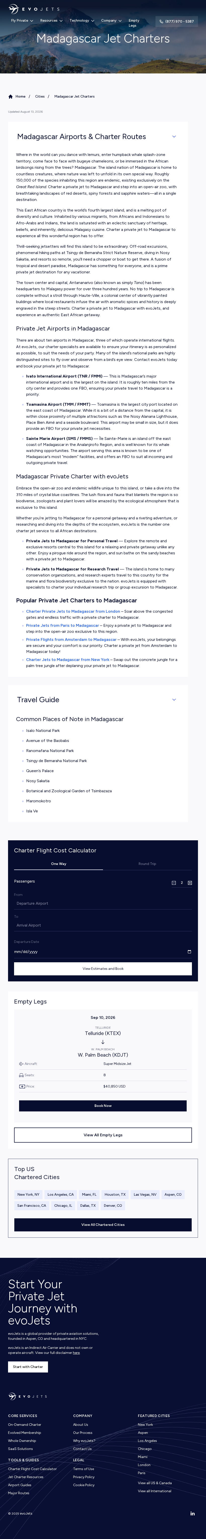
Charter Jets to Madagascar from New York (67, 659)
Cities (40, 96)
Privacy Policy (83, 1477)
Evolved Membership (24, 1433)
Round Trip (147, 864)
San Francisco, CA (31, 1205)
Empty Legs (134, 23)
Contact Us (82, 1449)
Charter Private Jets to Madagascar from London (73, 611)
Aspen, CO (173, 1194)
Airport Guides (19, 1485)
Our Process (82, 1433)
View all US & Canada (155, 1483)
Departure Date (26, 942)
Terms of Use (83, 1469)
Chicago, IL (63, 1205)
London (144, 1465)
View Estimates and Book (103, 969)
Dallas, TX (88, 1205)
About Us (80, 1425)
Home (21, 96)
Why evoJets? (84, 1441)
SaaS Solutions (20, 1449)
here (76, 1353)
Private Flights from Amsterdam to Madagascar (71, 639)
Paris (141, 1473)
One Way (58, 864)
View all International (154, 1491)
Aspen (143, 1433)
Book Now (103, 1106)
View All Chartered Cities (103, 1225)
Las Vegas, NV (145, 1194)
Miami (142, 1457)
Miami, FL (89, 1194)
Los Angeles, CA (60, 1194)
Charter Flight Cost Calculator (32, 1469)
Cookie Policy (83, 1485)
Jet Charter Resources (25, 1477)
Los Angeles (147, 1441)
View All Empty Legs (103, 1135)
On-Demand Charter (24, 1425)
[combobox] (17, 903)
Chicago (145, 1449)
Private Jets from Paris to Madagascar (62, 625)
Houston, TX (115, 1194)
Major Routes (18, 1493)
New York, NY (28, 1194)
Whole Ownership (22, 1441)
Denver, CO (113, 1205)
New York (145, 1425)
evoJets (26, 1513)
